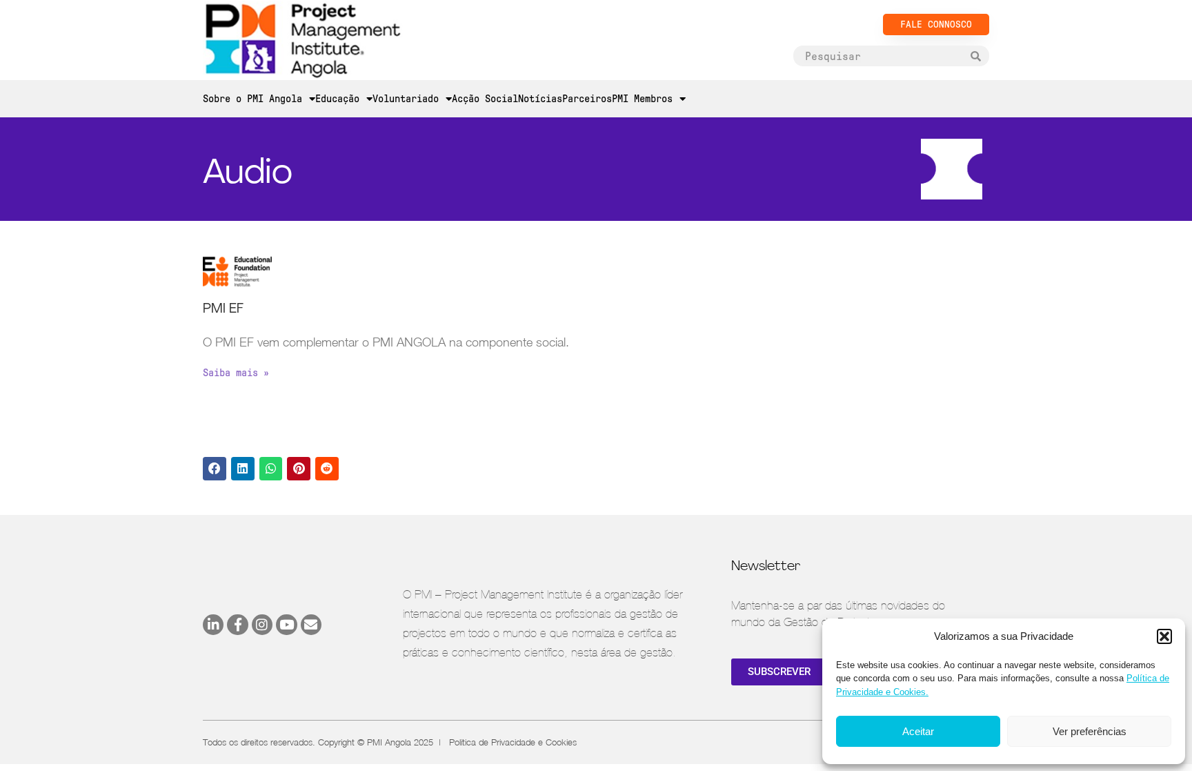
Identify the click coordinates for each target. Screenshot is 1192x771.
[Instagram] (262, 624)
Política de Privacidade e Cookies (513, 742)
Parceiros (587, 98)
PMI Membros (642, 98)
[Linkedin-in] (213, 624)
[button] (1164, 636)
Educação (337, 98)
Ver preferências (1089, 731)
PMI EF (223, 309)
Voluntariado (405, 98)
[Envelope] (311, 624)
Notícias (540, 98)
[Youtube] (286, 624)
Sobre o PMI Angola (252, 98)
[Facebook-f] (237, 624)
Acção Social (485, 98)
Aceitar (918, 731)
